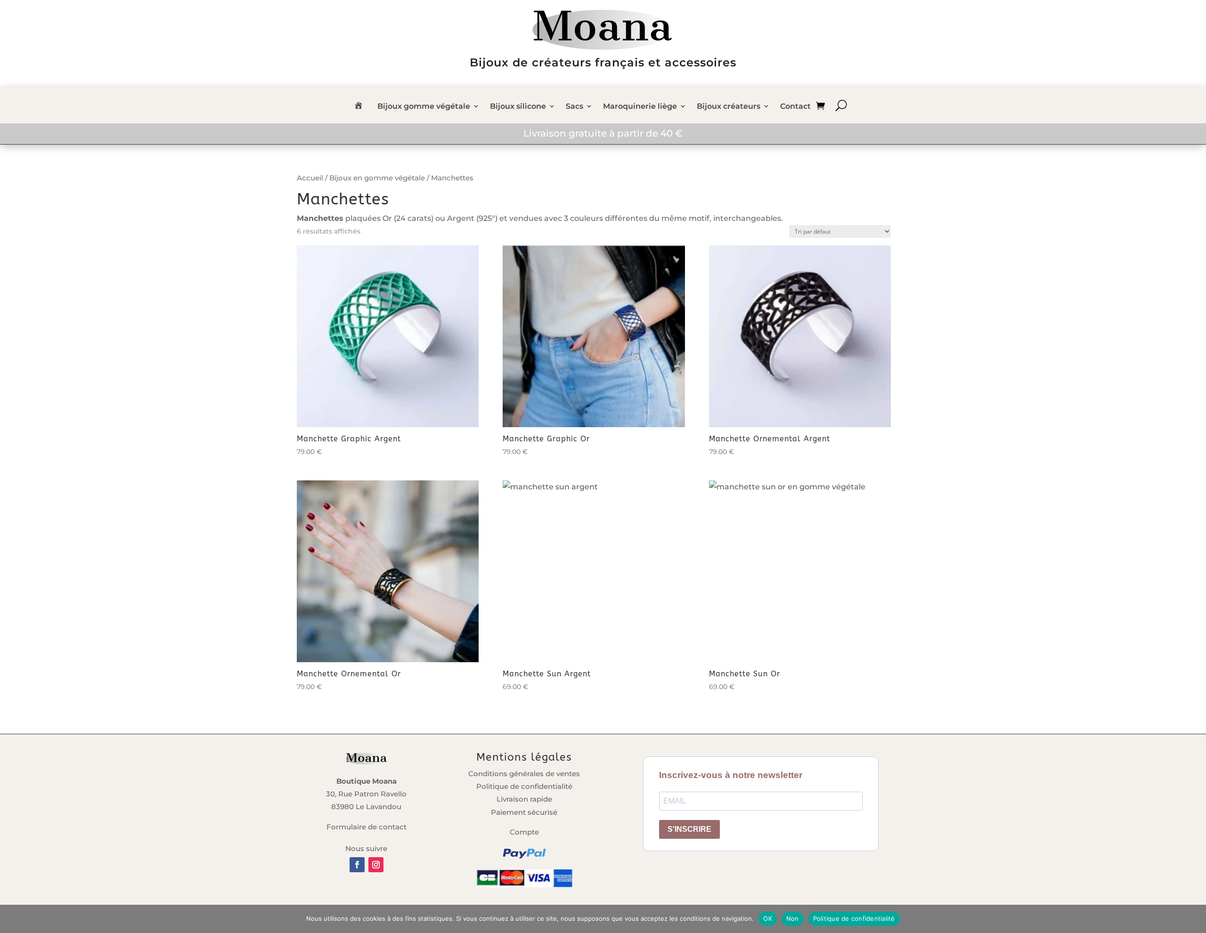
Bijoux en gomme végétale (377, 178)
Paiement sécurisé (524, 812)
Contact (795, 107)
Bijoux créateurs (728, 107)
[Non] (1194, 919)
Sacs (574, 107)
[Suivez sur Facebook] (357, 864)
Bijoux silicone (518, 107)
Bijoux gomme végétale (423, 107)
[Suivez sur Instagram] (375, 864)
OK (767, 918)
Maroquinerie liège (640, 107)
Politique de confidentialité (524, 786)
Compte (524, 832)
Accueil (310, 178)
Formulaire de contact (366, 826)
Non (792, 918)
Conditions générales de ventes (524, 773)
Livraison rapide (524, 799)
